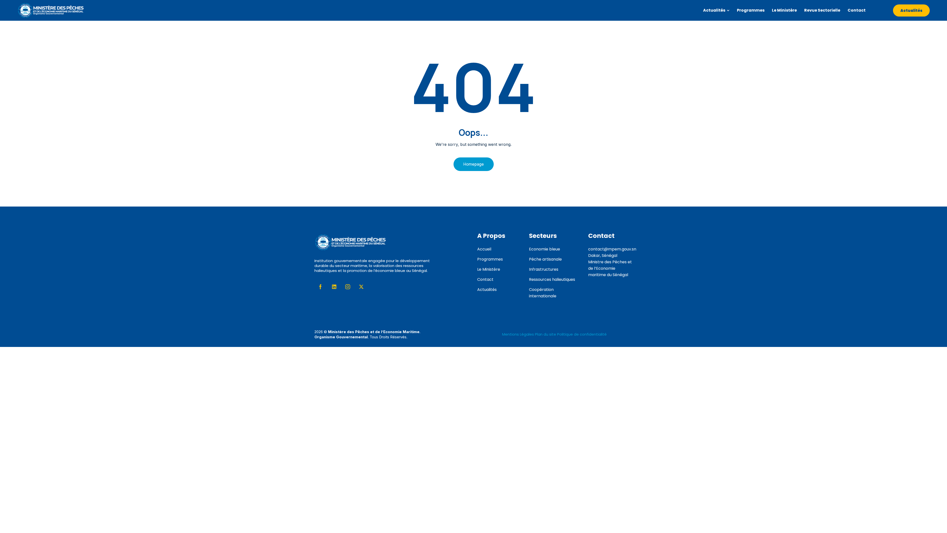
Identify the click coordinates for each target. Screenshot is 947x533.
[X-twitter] (361, 287)
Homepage (473, 164)
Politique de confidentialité (582, 334)
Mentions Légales (518, 334)
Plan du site (545, 334)
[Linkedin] (334, 287)
